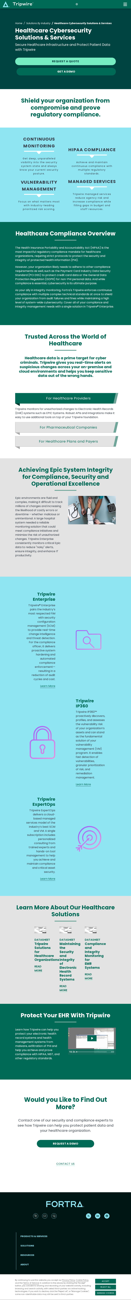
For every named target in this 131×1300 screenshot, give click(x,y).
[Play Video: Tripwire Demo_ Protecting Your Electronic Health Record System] (92, 1038)
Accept (105, 1281)
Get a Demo (66, 72)
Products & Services (33, 1236)
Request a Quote (65, 61)
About (24, 1264)
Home (18, 23)
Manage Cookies (105, 1293)
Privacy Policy (68, 1280)
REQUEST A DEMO (65, 1144)
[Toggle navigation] (125, 4)
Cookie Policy (82, 1280)
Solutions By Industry (38, 23)
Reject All (105, 1287)
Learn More (47, 686)
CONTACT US (65, 1164)
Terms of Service (31, 1283)
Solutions (27, 1245)
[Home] (18, 4)
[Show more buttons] (112, 1052)
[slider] (92, 1052)
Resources (27, 1255)
